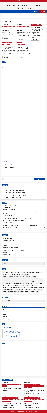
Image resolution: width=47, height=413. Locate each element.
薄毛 (33, 291)
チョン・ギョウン (18, 384)
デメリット (40, 281)
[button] (2, 11)
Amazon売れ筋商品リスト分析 (8, 240)
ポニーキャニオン (7, 287)
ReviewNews (28, 411)
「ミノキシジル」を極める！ (8, 215)
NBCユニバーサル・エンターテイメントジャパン (13, 276)
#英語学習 (39, 272)
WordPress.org (5, 319)
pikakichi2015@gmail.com (22, 32)
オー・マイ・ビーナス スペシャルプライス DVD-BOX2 (12, 188)
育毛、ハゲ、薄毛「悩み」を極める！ (9, 227)
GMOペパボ (20, 274)
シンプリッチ (19, 42)
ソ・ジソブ (13, 384)
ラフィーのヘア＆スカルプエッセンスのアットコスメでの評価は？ (37, 29)
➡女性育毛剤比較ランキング (8, 238)
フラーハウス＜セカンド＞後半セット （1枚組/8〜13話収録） (14, 195)
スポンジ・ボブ (23, 281)
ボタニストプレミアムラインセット (29, 285)
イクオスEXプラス (7, 278)
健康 (34, 289)
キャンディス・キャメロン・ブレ (29, 385)
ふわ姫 (18, 26)
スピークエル (14, 281)
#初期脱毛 (32, 272)
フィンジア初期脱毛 (15, 285)
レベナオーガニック (7, 289)
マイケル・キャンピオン (28, 387)
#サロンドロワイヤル (23, 272)
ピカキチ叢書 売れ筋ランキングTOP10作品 (10, 247)
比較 (4, 291)
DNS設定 (12, 274)
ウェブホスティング (18, 278)
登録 (3, 309)
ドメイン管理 (15, 283)
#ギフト (13, 272)
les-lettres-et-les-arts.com (23, 5)
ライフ (26, 287)
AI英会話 (5, 274)
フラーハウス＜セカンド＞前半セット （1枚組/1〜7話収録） (14, 192)
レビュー (41, 287)
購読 (44, 11)
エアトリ (27, 278)
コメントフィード (5, 316)
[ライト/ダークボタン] (35, 11)
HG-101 (4, 26)
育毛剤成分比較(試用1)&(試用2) (8, 209)
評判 (38, 291)
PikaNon (4, 32)
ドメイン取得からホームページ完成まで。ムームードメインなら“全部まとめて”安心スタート (20, 225)
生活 (10, 291)
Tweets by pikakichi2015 (7, 327)
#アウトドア (6, 272)
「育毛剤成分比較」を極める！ (8, 222)
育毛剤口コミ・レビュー (10, 26)
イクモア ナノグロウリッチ (7, 42)
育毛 (22, 291)
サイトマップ (5, 245)
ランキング (34, 287)
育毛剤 (27, 291)
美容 (16, 291)
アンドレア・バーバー (27, 384)
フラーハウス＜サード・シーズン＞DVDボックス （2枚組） (13, 190)
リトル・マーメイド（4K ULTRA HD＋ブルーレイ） (12, 197)
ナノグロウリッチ (24, 283)
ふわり (27, 276)
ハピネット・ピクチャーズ (36, 283)
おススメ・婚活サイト (6, 242)
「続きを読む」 (6, 38)
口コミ (40, 289)
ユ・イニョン (5, 385)
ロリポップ (27, 289)
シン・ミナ (4, 384)
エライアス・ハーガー (35, 384)
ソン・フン (8, 384)
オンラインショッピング (36, 278)
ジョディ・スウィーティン (40, 385)
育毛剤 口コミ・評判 (39, 24)
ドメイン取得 (6, 283)
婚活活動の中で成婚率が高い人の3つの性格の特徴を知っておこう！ (15, 250)
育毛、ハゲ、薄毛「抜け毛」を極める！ (10, 229)
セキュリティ (32, 281)
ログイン (4, 311)
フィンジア (6, 285)
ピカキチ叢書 (5, 161)
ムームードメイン (17, 287)
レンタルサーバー (18, 289)
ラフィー (33, 24)
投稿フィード (5, 314)
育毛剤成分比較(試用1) (6, 207)
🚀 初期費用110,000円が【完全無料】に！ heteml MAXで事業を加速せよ (16, 218)
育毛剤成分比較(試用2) (6, 254)
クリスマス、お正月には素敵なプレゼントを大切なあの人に (14, 220)
